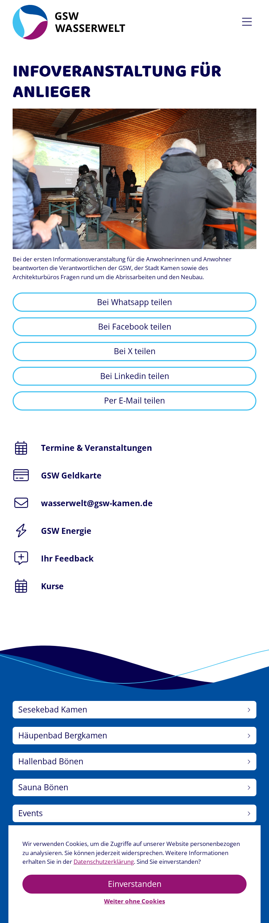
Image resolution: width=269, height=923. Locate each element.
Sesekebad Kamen (52, 709)
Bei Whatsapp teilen (134, 302)
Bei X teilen (135, 351)
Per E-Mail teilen (134, 400)
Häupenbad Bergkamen (62, 735)
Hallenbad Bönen (50, 761)
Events (30, 813)
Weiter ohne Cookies (134, 901)
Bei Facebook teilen (134, 326)
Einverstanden (134, 884)
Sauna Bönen (43, 787)
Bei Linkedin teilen (134, 376)
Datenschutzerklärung (104, 861)
